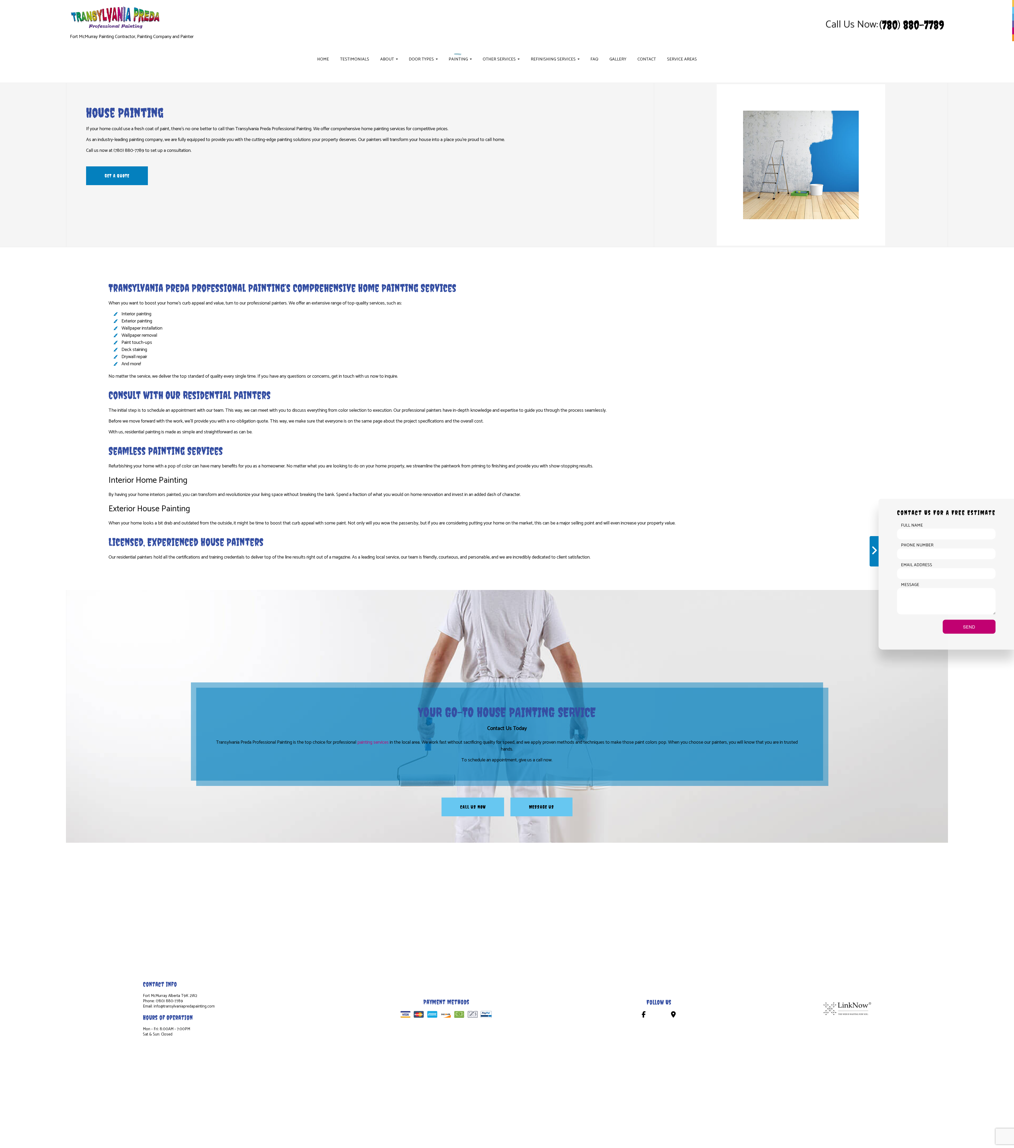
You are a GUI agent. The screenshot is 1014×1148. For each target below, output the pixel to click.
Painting (458, 59)
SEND (969, 627)
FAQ (594, 59)
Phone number (917, 545)
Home (323, 59)
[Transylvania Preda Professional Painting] (116, 17)
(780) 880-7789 (911, 25)
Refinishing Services (553, 59)
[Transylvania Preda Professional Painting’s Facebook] (644, 1015)
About (387, 59)
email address (916, 565)
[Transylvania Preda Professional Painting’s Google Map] (673, 1015)
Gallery (617, 59)
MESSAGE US (541, 807)
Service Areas (682, 59)
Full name (912, 525)
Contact (646, 59)
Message (910, 585)
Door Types (421, 59)
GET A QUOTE (117, 176)
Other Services (499, 59)
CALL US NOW (473, 807)
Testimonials (354, 59)
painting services (373, 742)
